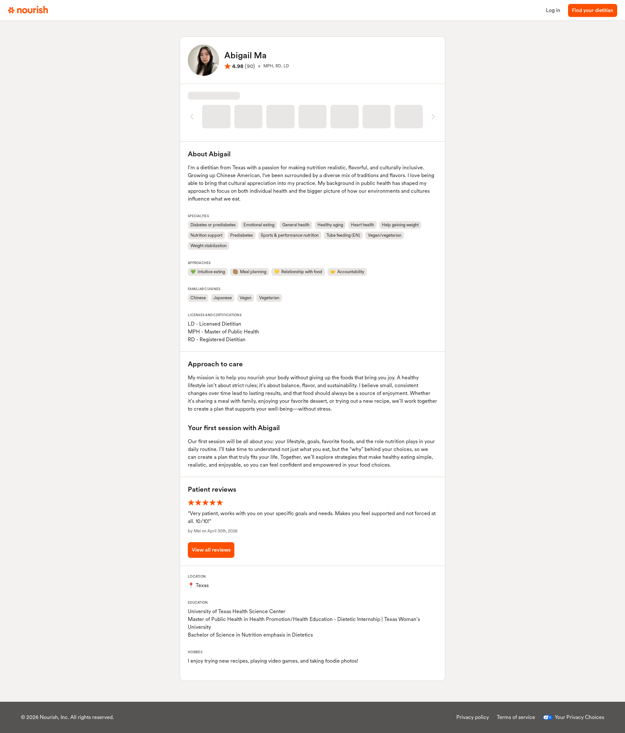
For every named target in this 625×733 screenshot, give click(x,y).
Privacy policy (472, 717)
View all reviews (211, 550)
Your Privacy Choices (579, 717)
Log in (553, 10)
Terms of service (516, 717)
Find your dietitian (592, 10)
